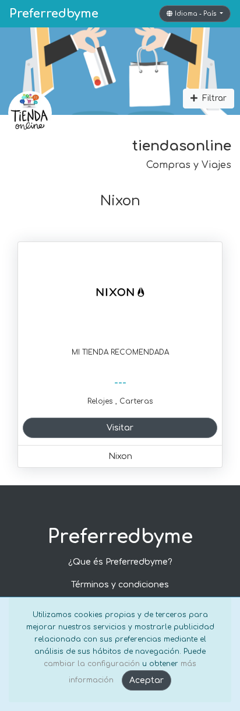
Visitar (120, 427)
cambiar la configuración (92, 664)
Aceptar (146, 680)
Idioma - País (196, 13)
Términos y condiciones (120, 584)
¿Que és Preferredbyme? (120, 562)
